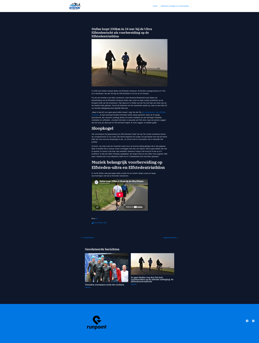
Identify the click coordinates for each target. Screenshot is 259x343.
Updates (88, 287)
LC (97, 218)
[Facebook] (247, 321)
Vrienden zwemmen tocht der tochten (104, 284)
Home (155, 6)
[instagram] (253, 321)
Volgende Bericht (170, 238)
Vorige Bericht (87, 238)
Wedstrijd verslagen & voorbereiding (175, 6)
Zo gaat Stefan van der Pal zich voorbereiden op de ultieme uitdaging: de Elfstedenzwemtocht (152, 279)
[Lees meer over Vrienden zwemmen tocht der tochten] (106, 267)
